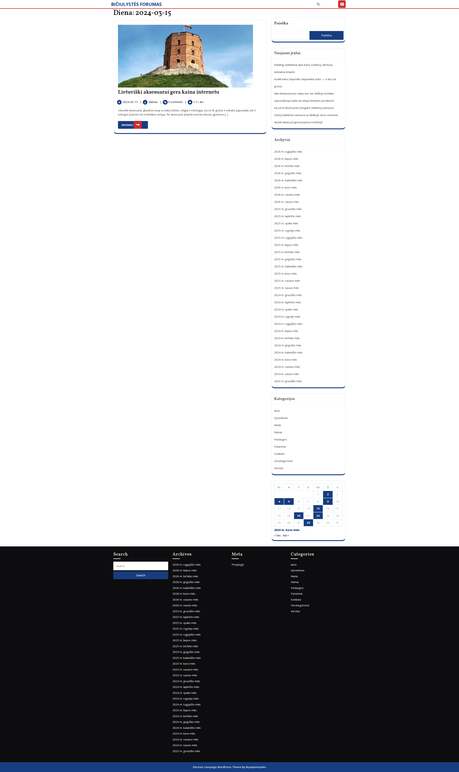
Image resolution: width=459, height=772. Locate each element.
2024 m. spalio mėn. (286, 309)
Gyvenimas (281, 418)
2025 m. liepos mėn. (286, 245)
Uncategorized (283, 461)
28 (308, 522)
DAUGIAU (135, 124)
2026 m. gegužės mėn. (288, 173)
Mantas (153, 102)
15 (318, 508)
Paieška (281, 23)
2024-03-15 (131, 102)
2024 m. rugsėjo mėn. (287, 316)
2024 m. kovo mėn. (285, 359)
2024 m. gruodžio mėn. (288, 295)
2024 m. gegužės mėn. (288, 345)
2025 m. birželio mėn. (287, 252)
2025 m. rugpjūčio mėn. (288, 237)
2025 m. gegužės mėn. (288, 259)
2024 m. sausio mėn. (286, 374)
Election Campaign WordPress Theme (217, 767)
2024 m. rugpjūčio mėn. (288, 323)
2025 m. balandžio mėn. (288, 266)
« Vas (277, 535)
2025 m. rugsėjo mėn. (287, 230)
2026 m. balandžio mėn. (288, 180)
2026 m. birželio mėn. (287, 166)
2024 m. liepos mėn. (286, 331)
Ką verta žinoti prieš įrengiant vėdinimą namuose (304, 108)
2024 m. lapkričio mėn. (287, 302)
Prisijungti (238, 564)
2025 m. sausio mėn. (286, 288)
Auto (277, 410)
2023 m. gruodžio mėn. (288, 381)
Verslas (278, 468)
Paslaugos (280, 439)
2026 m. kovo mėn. (285, 187)
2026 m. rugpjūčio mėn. (288, 151)
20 (298, 515)
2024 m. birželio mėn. (287, 338)
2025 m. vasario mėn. (287, 280)
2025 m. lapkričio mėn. (287, 216)
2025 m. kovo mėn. (285, 273)
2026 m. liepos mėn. (286, 158)
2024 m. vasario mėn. (287, 367)
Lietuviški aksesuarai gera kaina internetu (168, 92)
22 (318, 515)
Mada (277, 425)
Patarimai (280, 446)
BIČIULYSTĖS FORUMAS (136, 4)
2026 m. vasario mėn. (287, 194)
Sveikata (279, 453)
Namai (278, 432)
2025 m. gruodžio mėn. (288, 209)
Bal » (286, 535)
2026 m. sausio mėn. (286, 202)
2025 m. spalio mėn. (286, 223)
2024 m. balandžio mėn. (288, 352)
